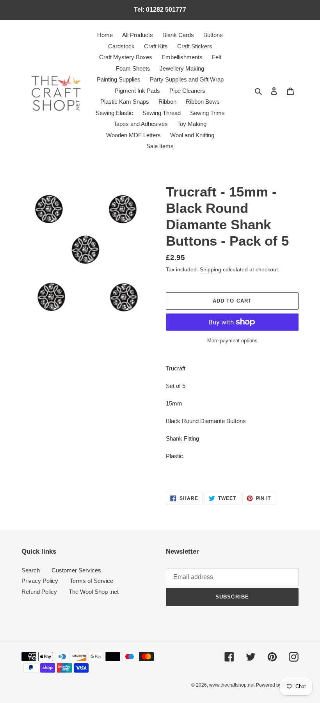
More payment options (232, 341)
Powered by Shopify (277, 685)
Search (30, 570)
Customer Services (76, 570)
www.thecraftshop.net (231, 685)
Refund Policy (39, 591)
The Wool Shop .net (94, 591)
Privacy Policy (39, 580)
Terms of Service (91, 580)
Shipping (210, 269)
